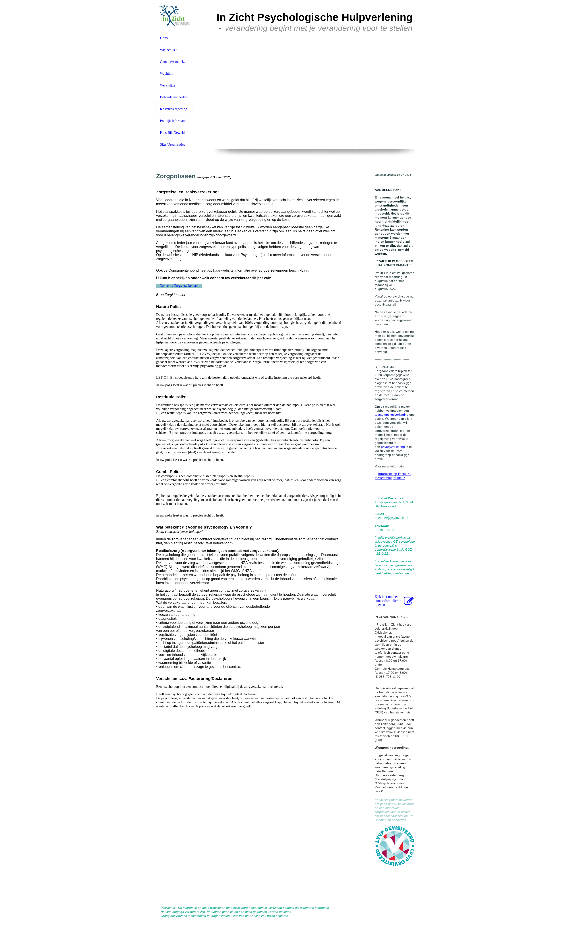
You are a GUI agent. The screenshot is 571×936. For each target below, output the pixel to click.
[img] (174, 16)
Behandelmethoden (173, 97)
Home (164, 38)
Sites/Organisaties (172, 144)
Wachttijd (166, 73)
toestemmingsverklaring (391, 414)
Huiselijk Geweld (172, 132)
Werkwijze (167, 85)
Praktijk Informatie (173, 121)
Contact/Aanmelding (174, 62)
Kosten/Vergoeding (173, 109)
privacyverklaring (393, 446)
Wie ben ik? (168, 50)
